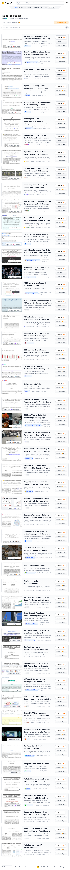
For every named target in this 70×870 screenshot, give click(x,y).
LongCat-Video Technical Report (36, 763)
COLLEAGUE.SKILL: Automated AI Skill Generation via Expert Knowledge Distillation (36, 334)
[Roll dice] (66, 27)
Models (43, 867)
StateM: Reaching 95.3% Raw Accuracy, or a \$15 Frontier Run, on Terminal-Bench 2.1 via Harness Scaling (38, 400)
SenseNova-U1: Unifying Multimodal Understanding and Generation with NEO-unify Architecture (36, 367)
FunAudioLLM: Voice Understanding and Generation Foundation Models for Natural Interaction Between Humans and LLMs (37, 648)
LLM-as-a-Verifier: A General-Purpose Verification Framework (36, 351)
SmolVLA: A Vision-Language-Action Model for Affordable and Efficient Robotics (36, 714)
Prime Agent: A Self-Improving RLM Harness (33, 120)
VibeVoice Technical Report (34, 565)
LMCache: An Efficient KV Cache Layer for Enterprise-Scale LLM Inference (36, 598)
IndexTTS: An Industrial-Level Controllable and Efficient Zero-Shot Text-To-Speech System (36, 829)
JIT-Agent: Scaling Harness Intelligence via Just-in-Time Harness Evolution (35, 680)
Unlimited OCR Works (32, 384)
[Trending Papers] (19, 22)
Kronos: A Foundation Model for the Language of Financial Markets (37, 516)
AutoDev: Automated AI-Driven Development (33, 846)
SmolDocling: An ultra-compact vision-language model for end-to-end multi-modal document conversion (37, 532)
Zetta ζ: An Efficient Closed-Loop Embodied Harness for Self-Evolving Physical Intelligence (37, 697)
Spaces (56, 867)
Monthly (14, 22)
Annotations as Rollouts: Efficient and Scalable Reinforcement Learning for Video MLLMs (37, 499)
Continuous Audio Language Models (31, 582)
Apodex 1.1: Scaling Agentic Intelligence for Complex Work (36, 87)
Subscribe (51, 7)
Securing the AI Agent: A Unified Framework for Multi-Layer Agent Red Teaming (37, 235)
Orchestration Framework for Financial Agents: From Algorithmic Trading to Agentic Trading (37, 813)
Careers (32, 867)
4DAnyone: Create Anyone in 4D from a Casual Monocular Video (36, 268)
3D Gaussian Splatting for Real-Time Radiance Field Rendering (36, 169)
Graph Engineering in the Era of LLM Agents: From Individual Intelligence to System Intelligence (37, 664)
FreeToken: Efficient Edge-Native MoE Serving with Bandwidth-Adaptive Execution (37, 53)
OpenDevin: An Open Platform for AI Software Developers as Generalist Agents (35, 136)
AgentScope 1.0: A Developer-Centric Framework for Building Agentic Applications (36, 153)
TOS (16, 867)
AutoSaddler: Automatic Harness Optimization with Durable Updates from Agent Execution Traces (37, 780)
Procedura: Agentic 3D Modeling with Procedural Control (36, 631)
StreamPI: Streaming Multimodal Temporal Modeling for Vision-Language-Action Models (37, 433)
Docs (67, 867)
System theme (8, 867)
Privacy (21, 867)
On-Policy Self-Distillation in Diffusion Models (34, 747)
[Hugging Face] (38, 867)
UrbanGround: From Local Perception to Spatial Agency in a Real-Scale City (37, 614)
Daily (3, 22)
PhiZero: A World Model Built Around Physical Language (35, 416)
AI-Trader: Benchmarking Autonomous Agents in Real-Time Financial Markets (37, 318)
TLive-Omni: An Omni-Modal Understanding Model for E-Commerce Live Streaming (35, 796)
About (27, 867)
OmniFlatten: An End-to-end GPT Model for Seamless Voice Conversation (36, 466)
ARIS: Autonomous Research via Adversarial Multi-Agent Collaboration (35, 284)
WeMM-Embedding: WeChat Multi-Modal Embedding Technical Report (37, 103)
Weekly (9, 22)
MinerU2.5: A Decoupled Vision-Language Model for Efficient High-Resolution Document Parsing (37, 219)
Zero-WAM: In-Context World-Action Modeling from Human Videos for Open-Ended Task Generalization (35, 549)
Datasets (49, 867)
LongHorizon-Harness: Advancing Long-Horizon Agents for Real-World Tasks (37, 730)
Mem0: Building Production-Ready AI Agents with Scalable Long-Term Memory (37, 301)
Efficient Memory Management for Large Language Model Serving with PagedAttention (37, 202)
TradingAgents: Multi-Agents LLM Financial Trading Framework (37, 70)
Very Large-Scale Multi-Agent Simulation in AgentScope (35, 186)
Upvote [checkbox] (61, 37)
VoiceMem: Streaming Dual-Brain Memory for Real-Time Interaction (37, 251)
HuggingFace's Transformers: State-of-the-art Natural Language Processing (37, 483)
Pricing (62, 867)
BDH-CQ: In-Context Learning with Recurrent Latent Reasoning (37, 37)
